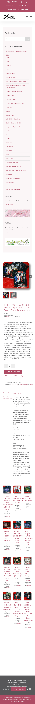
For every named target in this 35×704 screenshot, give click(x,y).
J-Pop (9, 62)
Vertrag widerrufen (18, 689)
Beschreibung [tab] (6, 393)
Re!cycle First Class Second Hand (16, 170)
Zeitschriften (10, 135)
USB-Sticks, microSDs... (13, 119)
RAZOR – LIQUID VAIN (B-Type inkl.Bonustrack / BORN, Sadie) (8, 502)
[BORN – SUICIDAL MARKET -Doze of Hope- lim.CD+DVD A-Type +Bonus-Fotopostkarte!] (28, 593)
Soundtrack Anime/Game (14, 91)
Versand (8, 316)
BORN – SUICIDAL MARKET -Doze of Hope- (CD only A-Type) (7, 573)
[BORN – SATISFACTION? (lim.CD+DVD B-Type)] (17, 486)
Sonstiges (9, 174)
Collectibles (9, 146)
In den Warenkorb (13, 372)
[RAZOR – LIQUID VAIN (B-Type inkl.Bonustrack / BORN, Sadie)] (7, 486)
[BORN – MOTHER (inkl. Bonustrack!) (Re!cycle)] (17, 557)
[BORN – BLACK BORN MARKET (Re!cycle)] (7, 522)
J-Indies (21, 384)
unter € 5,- (9, 154)
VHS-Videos (9, 131)
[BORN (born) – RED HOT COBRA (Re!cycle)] (28, 557)
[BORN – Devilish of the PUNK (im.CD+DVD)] (7, 593)
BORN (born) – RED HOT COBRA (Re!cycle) (28, 571)
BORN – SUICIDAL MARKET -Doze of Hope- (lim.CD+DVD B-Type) (18, 609)
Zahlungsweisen (12, 682)
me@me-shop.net (24, 2)
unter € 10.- (9, 158)
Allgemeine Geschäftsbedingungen (16, 686)
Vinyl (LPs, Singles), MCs (13, 127)
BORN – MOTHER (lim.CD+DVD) (28, 498)
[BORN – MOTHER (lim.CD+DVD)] (28, 486)
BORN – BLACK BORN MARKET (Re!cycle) (7, 536)
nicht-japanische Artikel (13, 178)
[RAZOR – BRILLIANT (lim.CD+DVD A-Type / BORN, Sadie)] (17, 522)
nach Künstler (10, 182)
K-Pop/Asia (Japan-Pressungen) (16, 81)
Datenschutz (16, 684)
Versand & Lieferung (20, 680)
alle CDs (9, 107)
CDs (12, 384)
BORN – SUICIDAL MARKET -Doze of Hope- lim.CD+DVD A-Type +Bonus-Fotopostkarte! (29, 611)
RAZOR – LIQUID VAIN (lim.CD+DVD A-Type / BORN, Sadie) (28, 538)
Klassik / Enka (11, 99)
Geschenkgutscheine (12, 162)
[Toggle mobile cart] (26, 16)
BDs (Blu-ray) (10, 115)
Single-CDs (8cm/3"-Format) (15, 103)
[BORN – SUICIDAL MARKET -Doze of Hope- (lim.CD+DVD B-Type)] (17, 593)
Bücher (8, 139)
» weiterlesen (9, 204)
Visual (31, 384)
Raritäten (9, 150)
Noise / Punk (11, 73)
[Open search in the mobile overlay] (17, 39)
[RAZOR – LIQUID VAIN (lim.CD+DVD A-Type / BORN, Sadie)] (28, 522)
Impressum (22, 682)
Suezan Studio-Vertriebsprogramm (16, 51)
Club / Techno (11, 77)
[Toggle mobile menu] (31, 16)
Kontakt (9, 680)
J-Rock (26, 384)
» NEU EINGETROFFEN (12, 189)
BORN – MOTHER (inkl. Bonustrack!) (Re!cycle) (17, 571)
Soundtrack (10, 95)
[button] (14, 376)
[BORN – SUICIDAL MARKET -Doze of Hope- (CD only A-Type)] (7, 557)
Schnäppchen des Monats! (14, 166)
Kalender (9, 143)
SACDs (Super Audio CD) (13, 123)
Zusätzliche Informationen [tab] (6, 397)
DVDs (16, 384)
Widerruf (6, 689)
